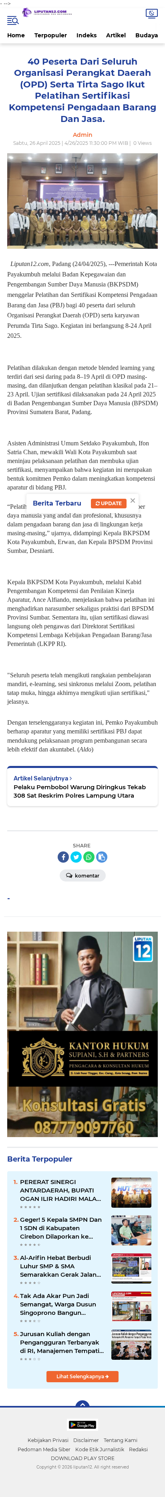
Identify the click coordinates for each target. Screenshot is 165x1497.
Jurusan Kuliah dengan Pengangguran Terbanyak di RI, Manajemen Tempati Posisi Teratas (59, 1342)
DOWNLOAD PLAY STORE (83, 1458)
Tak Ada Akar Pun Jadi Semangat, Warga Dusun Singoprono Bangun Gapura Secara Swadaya (58, 1304)
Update (111, 503)
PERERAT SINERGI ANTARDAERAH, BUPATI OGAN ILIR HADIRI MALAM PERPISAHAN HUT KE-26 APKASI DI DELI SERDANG (61, 1190)
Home (16, 35)
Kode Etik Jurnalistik (99, 1449)
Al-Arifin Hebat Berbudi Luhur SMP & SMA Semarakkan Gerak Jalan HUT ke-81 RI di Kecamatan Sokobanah (61, 1266)
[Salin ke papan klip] (101, 857)
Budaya (146, 35)
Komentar (86, 876)
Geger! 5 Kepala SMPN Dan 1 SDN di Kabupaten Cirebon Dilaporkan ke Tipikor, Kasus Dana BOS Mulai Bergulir (61, 1228)
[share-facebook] (63, 857)
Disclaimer (86, 1440)
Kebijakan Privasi (48, 1440)
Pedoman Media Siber (44, 1449)
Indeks (86, 35)
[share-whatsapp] (89, 857)
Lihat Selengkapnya (80, 1376)
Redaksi (138, 1449)
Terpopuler (50, 35)
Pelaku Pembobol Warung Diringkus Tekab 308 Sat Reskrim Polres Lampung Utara (80, 791)
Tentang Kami (120, 1440)
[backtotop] (82, 1407)
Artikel (116, 35)
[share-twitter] (76, 857)
